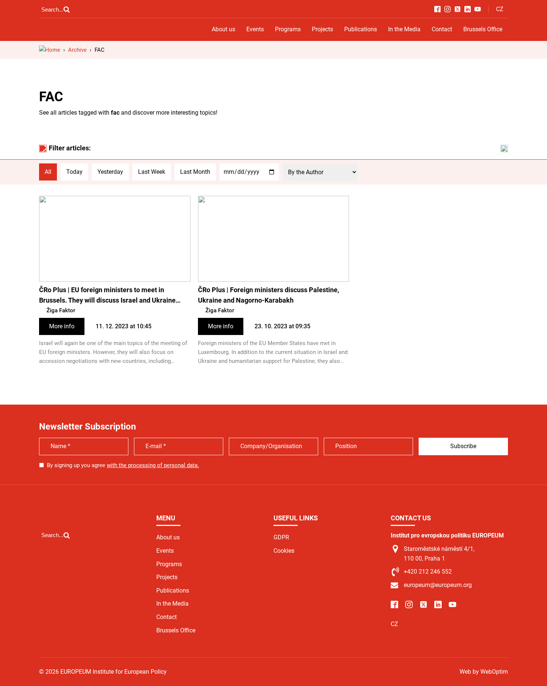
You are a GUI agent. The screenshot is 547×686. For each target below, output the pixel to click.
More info (61, 326)
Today (74, 171)
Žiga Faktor (61, 310)
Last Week (151, 171)
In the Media (404, 29)
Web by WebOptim (484, 671)
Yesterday (110, 171)
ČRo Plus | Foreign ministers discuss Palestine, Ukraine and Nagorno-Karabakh (268, 295)
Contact (442, 29)
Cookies (284, 550)
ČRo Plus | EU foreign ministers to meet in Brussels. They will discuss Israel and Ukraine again (107, 296)
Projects (322, 29)
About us (223, 29)
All (48, 171)
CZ (499, 9)
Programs (288, 29)
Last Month (195, 171)
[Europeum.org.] (49, 50)
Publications (360, 29)
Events (255, 29)
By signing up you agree (123, 465)
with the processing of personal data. (153, 465)
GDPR (281, 537)
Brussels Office (482, 29)
